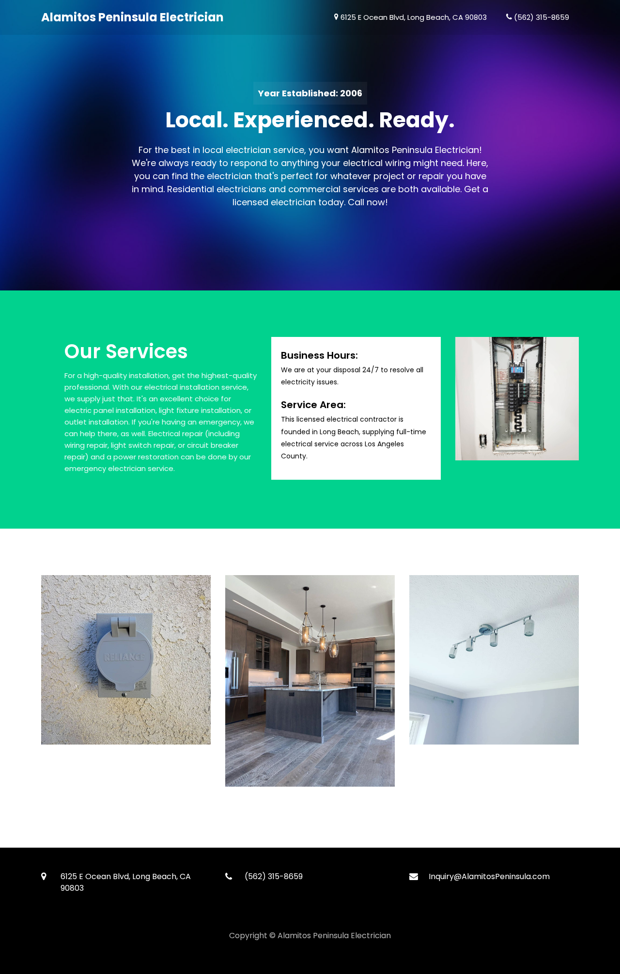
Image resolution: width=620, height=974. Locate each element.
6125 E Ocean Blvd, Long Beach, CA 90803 (413, 17)
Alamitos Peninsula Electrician (132, 17)
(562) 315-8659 (540, 17)
